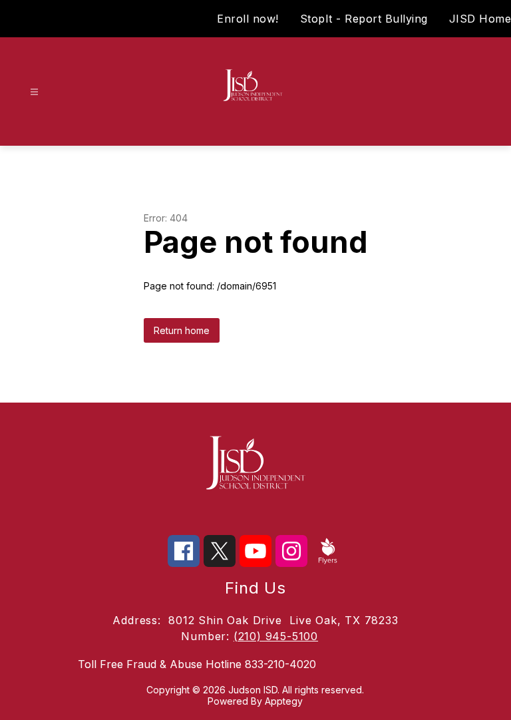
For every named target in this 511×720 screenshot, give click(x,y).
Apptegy (284, 701)
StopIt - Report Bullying (364, 18)
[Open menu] (34, 92)
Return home (182, 330)
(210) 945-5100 (276, 636)
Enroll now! (248, 18)
